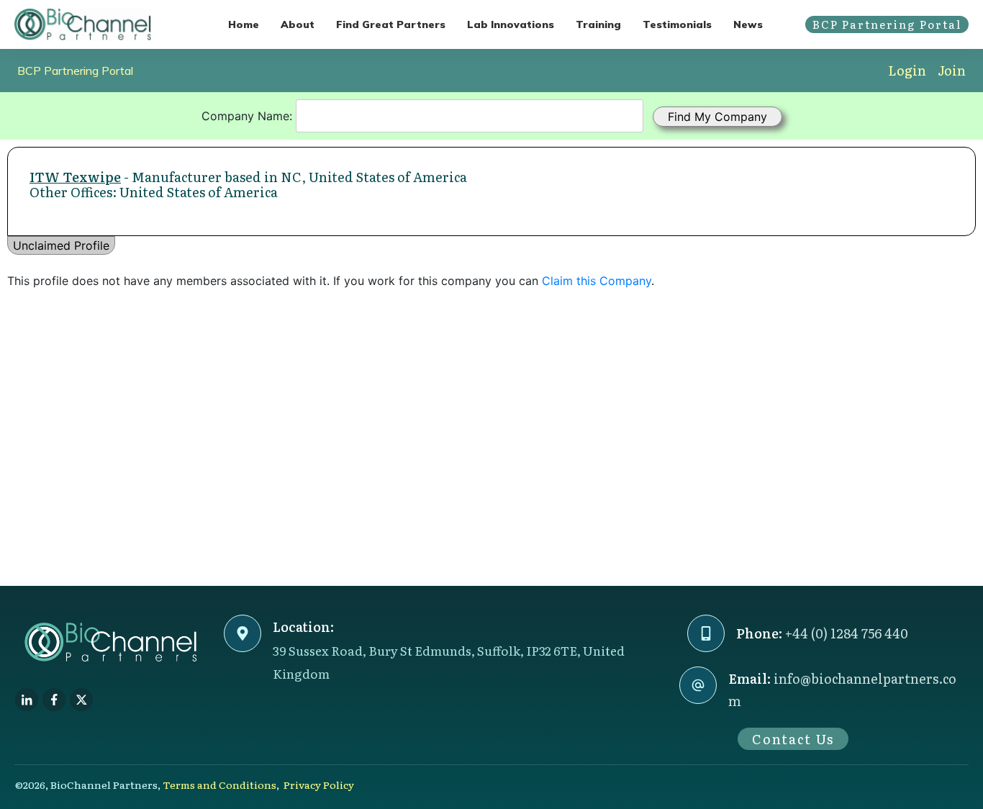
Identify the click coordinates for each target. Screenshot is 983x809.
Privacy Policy (319, 784)
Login (907, 70)
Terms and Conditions (219, 784)
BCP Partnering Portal (75, 70)
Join (952, 70)
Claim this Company (596, 281)
